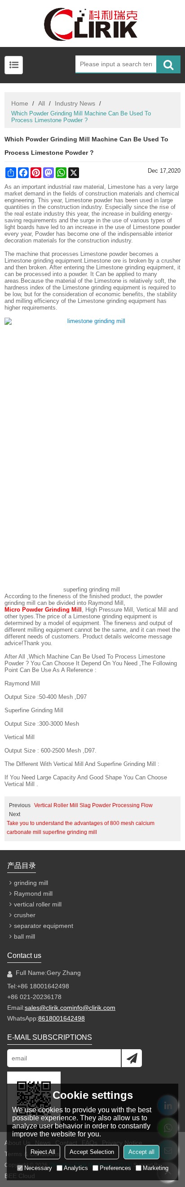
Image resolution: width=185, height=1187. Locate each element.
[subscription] (132, 1058)
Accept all (141, 1152)
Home (19, 103)
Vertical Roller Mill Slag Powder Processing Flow (93, 805)
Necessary (38, 1168)
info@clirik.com (93, 1007)
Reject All (43, 1152)
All (41, 103)
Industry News (75, 103)
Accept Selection (92, 1152)
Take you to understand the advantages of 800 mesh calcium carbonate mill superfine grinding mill (80, 827)
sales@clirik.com (48, 1007)
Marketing (155, 1168)
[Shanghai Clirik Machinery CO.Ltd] (92, 23)
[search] (168, 64)
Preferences (115, 1168)
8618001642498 (61, 1018)
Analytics (76, 1168)
